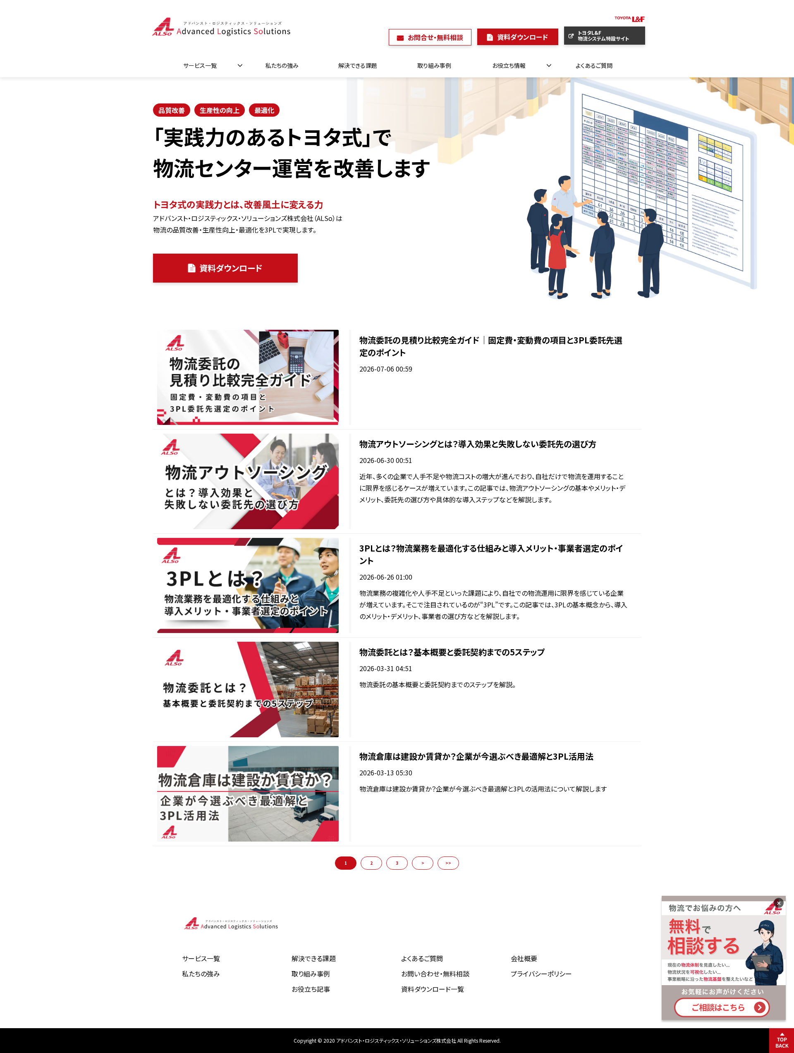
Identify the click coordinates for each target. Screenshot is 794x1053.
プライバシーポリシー (541, 974)
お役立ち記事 (311, 989)
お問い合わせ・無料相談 (435, 974)
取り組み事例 (434, 65)
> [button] (422, 863)
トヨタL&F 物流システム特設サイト (611, 35)
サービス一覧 (200, 65)
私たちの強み (282, 65)
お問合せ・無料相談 (435, 37)
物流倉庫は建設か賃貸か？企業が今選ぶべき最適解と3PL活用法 (476, 756)
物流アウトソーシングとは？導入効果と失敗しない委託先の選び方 (477, 444)
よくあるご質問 (594, 65)
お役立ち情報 (509, 65)
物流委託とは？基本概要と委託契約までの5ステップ (452, 652)
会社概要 (524, 958)
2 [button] (371, 863)
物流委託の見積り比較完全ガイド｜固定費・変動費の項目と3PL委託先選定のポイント (490, 346)
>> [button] (448, 863)
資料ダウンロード (522, 37)
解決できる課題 (357, 65)
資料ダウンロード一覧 (432, 989)
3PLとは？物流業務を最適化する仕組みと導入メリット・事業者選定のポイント (491, 554)
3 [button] (397, 863)
